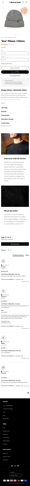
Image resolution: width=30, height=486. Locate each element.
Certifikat (5, 459)
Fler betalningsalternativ (15, 75)
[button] (3, 2)
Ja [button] (14, 279)
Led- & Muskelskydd (8, 405)
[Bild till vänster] (11, 34)
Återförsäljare (6, 440)
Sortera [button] (3, 250)
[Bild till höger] (18, 34)
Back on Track (13, 483)
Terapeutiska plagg (8, 408)
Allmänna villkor (7, 456)
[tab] (18, 255)
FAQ (4, 427)
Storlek (2, 56)
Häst (4, 415)
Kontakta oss (6, 431)
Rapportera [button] (18, 279)
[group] (15, 237)
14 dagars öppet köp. (18, 83)
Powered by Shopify (20, 483)
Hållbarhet (5, 453)
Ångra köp (5, 434)
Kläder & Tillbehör (8, 37)
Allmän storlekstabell (6, 63)
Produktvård (6, 437)
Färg (2, 50)
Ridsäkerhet (6, 418)
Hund (4, 412)
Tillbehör (14, 37)
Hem (2, 37)
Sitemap (5, 444)
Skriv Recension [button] (15, 244)
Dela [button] (22, 279)
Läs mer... (3, 103)
